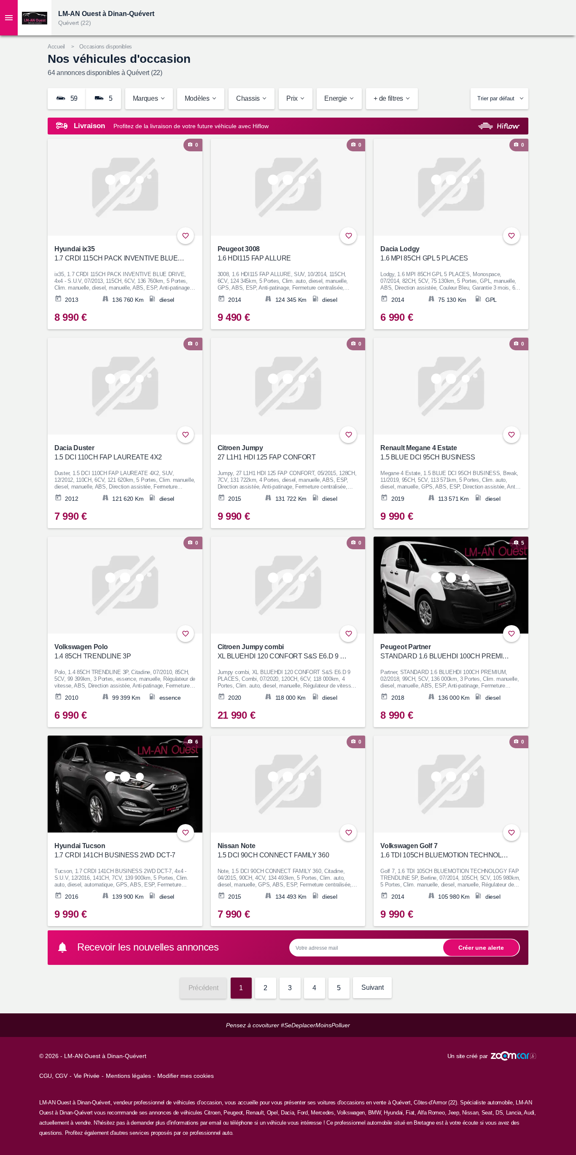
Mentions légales (128, 1075)
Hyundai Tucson (114, 850)
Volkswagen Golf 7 (445, 850)
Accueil (56, 46)
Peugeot (233, 1112)
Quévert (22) (74, 22)
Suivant (372, 987)
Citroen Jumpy (267, 452)
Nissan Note (273, 850)
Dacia (287, 1112)
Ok (481, 947)
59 (73, 98)
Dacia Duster (108, 452)
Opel (272, 1112)
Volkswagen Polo (92, 651)
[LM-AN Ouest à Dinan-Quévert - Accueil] (34, 17)
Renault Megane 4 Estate (427, 452)
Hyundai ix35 (119, 253)
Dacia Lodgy (424, 253)
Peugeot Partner (445, 651)
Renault (255, 1112)
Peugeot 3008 (254, 253)
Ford (302, 1112)
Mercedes (322, 1112)
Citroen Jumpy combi (283, 651)
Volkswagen (351, 1112)
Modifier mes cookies (185, 1075)
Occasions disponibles (105, 46)
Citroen (212, 1112)
